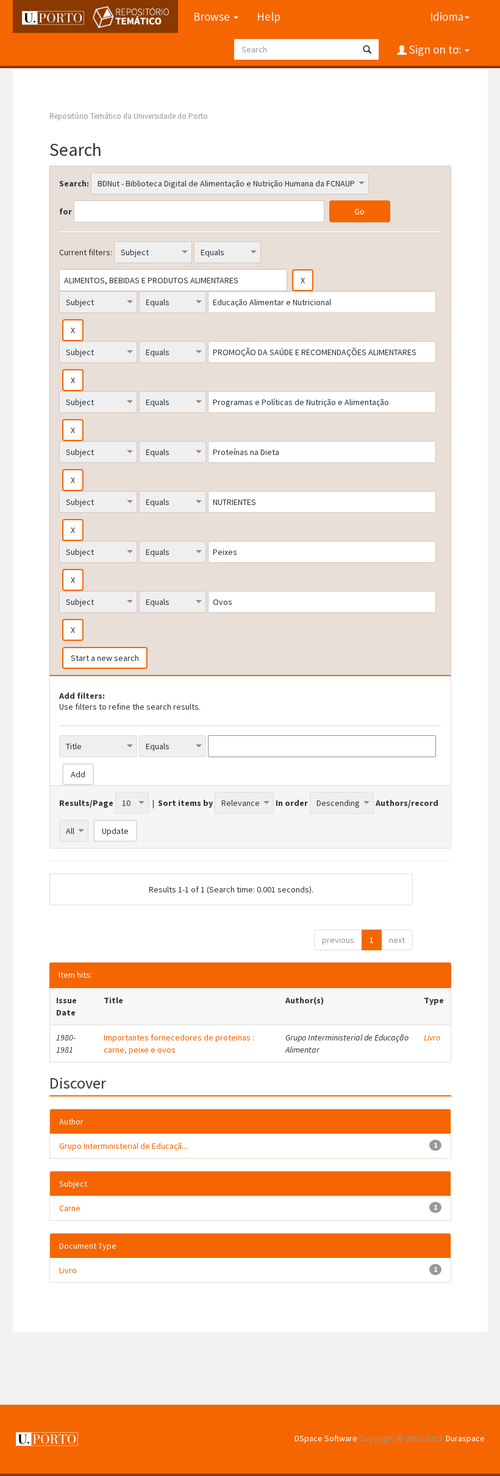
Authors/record (407, 802)
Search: (74, 183)
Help (268, 16)
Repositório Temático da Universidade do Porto (128, 116)
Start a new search (105, 657)
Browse (212, 16)
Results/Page (86, 802)
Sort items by (185, 802)
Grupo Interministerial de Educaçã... (123, 1145)
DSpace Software (326, 1438)
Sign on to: (435, 49)
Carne (69, 1207)
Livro (432, 1037)
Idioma (446, 16)
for (65, 211)
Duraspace (465, 1438)
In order (292, 802)
